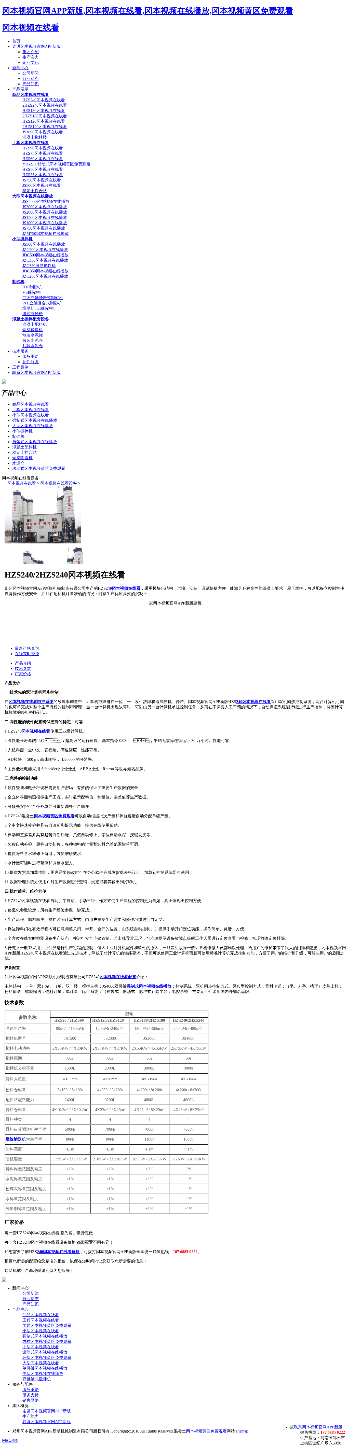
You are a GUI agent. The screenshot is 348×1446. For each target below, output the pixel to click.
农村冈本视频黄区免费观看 (46, 1341)
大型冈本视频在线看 (40, 1363)
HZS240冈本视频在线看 (43, 100)
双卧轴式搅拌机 (36, 1379)
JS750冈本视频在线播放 (43, 228)
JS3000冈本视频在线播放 (44, 207)
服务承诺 (30, 356)
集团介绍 (30, 52)
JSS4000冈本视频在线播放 (45, 201)
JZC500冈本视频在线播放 (45, 249)
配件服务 (30, 362)
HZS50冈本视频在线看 (42, 169)
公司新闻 (30, 73)
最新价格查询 (27, 648)
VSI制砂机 (31, 292)
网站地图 (10, 1440)
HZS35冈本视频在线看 (42, 175)
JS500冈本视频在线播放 (43, 244)
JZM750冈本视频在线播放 (45, 233)
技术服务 (20, 351)
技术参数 (23, 668)
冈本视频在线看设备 (58, 483)
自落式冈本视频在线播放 (34, 442)
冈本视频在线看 (30, 27)
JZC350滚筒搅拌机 (39, 265)
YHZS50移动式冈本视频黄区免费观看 (56, 164)
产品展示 (20, 89)
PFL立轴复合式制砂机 (42, 303)
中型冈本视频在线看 (40, 1347)
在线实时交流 (27, 654)
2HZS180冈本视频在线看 (44, 116)
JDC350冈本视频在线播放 (45, 271)
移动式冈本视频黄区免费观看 (38, 468)
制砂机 (18, 436)
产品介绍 (23, 663)
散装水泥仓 (32, 340)
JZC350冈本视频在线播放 (45, 260)
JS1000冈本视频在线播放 (44, 223)
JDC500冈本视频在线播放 (45, 255)
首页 (16, 41)
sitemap (242, 1431)
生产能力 (30, 1416)
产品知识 (30, 84)
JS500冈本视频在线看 (41, 185)
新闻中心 (20, 68)
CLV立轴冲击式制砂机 (42, 298)
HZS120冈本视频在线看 (43, 121)
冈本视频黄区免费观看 (206, 1431)
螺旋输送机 (32, 330)
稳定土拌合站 (34, 191)
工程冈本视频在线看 (30, 410)
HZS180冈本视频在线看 (43, 110)
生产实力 (30, 57)
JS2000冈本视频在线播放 (44, 212)
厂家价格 (23, 674)
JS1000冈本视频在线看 (42, 132)
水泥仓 (18, 463)
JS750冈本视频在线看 (41, 180)
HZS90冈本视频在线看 (42, 148)
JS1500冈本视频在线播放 (44, 217)
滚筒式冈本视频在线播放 (44, 1352)
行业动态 (30, 78)
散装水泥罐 (32, 335)
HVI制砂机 (32, 287)
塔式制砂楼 (32, 314)
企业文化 (30, 62)
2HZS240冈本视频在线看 (44, 105)
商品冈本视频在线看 (30, 404)
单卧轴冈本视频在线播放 (44, 1368)
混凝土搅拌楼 (34, 137)
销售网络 (30, 1400)
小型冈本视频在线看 (30, 415)
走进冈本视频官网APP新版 (36, 46)
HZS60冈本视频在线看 (42, 159)
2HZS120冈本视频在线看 (44, 126)
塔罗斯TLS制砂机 (38, 308)
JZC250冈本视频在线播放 (45, 276)
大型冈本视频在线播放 (32, 426)
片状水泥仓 (32, 346)
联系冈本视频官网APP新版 (36, 372)
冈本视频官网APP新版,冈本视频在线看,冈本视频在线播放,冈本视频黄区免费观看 (147, 10)
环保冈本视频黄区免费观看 (46, 1357)
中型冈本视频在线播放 (42, 1373)
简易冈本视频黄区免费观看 (46, 1325)
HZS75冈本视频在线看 (42, 153)
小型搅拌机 (22, 431)
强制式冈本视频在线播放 (34, 420)
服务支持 (30, 1395)
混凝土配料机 (34, 324)
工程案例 (20, 367)
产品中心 (20, 1309)
